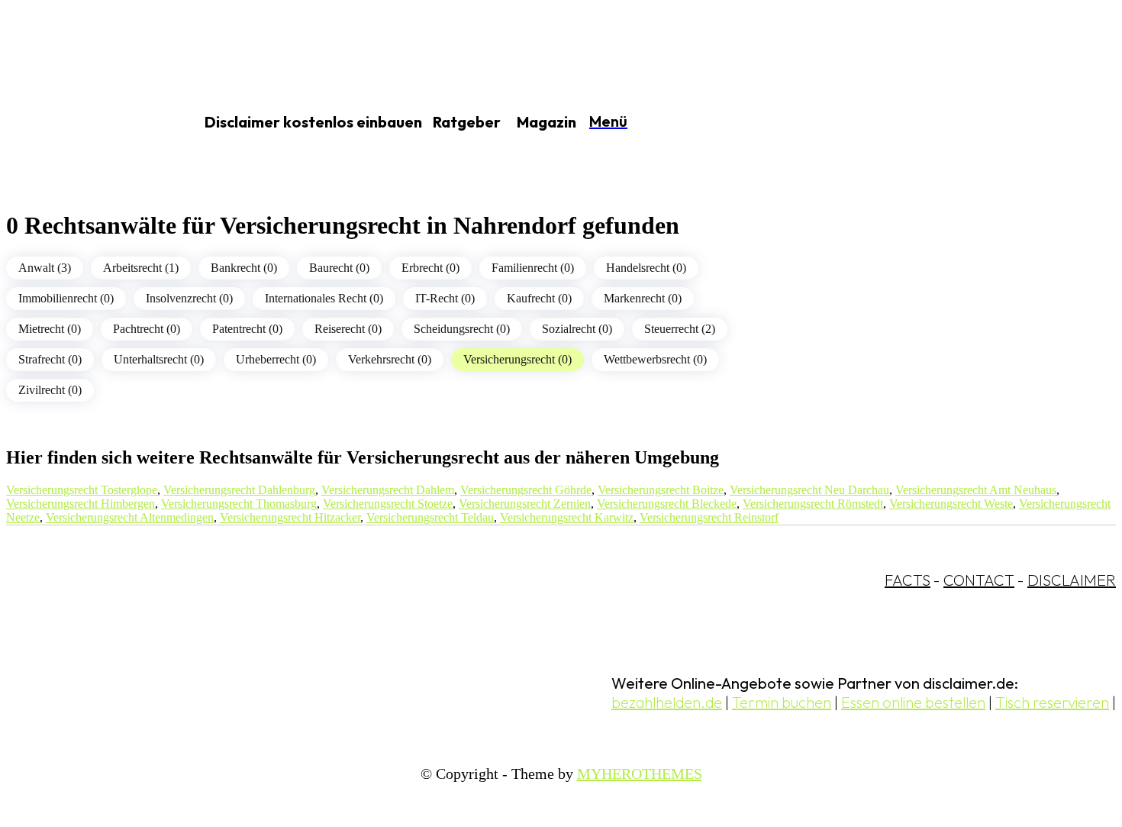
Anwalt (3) (44, 267)
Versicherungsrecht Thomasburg (239, 503)
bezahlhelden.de (666, 702)
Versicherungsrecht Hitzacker (290, 517)
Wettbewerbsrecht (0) (655, 359)
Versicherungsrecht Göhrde (526, 489)
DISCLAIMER (1071, 580)
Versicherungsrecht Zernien (525, 503)
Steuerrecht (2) (679, 328)
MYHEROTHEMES (639, 773)
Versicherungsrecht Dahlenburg (239, 489)
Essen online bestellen (913, 702)
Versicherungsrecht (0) (517, 359)
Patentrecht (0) (247, 328)
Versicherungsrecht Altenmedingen (130, 517)
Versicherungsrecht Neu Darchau (809, 489)
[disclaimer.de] (82, 123)
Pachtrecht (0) (146, 328)
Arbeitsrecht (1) (141, 267)
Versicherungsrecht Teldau (430, 517)
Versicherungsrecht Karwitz (567, 517)
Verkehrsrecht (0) (389, 359)
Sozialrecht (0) (577, 328)
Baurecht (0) (339, 267)
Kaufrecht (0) (539, 298)
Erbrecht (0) (430, 267)
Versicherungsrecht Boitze (661, 489)
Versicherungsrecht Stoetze (388, 503)
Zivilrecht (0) (50, 389)
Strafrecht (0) (50, 359)
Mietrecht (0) (49, 328)
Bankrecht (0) (244, 267)
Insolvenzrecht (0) (189, 298)
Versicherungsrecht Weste (951, 503)
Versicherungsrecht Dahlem (387, 489)
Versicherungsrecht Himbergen (80, 503)
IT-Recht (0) (445, 298)
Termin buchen (781, 702)
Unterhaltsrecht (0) (159, 359)
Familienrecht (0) (533, 267)
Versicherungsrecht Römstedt (813, 503)
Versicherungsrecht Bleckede (667, 503)
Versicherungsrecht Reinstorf (709, 517)
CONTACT (978, 580)
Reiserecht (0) (348, 328)
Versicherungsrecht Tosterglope (81, 489)
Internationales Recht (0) (324, 298)
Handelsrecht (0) (646, 267)
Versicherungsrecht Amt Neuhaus (975, 489)
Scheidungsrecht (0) (462, 328)
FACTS (907, 580)
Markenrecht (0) (643, 298)
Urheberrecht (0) (276, 359)
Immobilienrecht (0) (66, 298)
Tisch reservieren (1052, 702)
